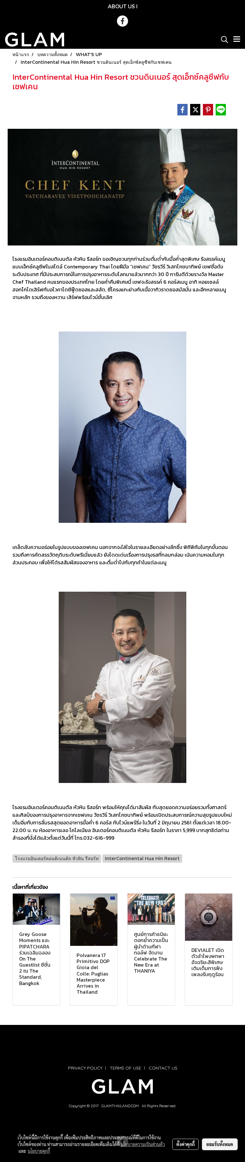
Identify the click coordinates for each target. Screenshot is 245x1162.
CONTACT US (163, 1068)
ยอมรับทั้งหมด (219, 1144)
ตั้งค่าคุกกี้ (185, 1144)
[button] (222, 39)
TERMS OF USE (125, 1068)
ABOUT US (121, 6)
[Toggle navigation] (237, 40)
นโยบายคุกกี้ (39, 1151)
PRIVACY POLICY (85, 1068)
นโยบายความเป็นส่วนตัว (143, 1144)
